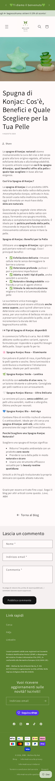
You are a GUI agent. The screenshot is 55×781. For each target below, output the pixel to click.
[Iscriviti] (45, 701)
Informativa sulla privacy (31, 759)
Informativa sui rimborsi (29, 764)
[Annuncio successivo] (49, 5)
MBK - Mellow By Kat (31, 755)
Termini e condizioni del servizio (24, 769)
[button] (6, 26)
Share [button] (9, 143)
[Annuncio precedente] (6, 5)
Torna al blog (30, 515)
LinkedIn (10, 639)
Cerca (9, 624)
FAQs (8, 632)
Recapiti (45, 769)
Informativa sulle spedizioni (29, 774)
